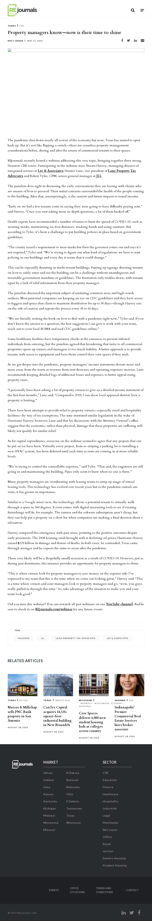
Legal (106, 815)
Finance (108, 787)
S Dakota (72, 801)
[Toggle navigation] (142, 10)
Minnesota (50, 822)
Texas (12, 26)
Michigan (85, 700)
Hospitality (110, 801)
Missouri (49, 829)
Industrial (62, 700)
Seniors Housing (114, 858)
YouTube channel (119, 604)
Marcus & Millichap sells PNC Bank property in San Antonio (22, 714)
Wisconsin (101, 703)
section (108, 851)
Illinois (48, 772)
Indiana (120, 700)
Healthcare (110, 794)
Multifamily (110, 822)
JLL (99, 176)
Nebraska (73, 787)
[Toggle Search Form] (132, 10)
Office (107, 837)
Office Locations (77, 890)
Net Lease (110, 829)
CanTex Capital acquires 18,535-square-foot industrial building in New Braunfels (57, 716)
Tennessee (74, 808)
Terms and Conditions (104, 890)
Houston (24, 638)
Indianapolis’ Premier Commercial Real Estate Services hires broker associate (128, 718)
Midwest (87, 703)
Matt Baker (15, 41)
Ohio (69, 794)
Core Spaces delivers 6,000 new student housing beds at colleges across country (92, 722)
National (72, 780)
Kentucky (50, 801)
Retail (23, 700)
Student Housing (115, 865)
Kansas (48, 794)
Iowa (46, 787)
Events (54, 890)
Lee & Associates (50, 171)
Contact (132, 890)
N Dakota (72, 772)
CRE (21, 26)
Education (110, 780)
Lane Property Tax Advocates (76, 638)
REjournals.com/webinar (53, 609)
